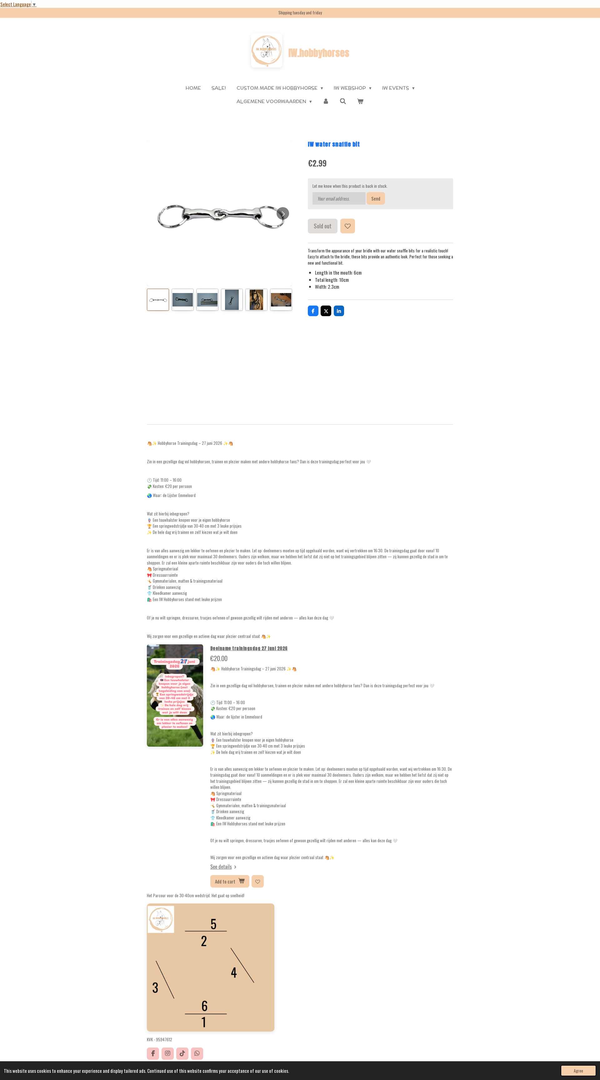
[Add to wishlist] (347, 226)
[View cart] (360, 102)
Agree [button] (578, 1071)
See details (221, 866)
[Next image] (283, 213)
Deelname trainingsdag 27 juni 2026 (249, 648)
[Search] (343, 101)
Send (375, 198)
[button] (158, 300)
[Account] (326, 102)
